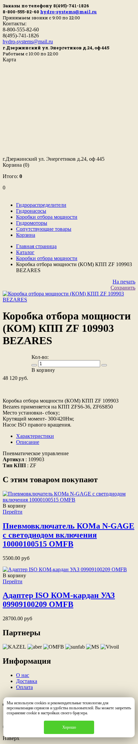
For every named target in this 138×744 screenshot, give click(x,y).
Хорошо (69, 727)
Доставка (26, 681)
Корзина (16, 165)
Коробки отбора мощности (46, 217)
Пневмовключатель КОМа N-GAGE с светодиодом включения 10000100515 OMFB (68, 535)
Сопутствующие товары (43, 229)
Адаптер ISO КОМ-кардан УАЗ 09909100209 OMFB (59, 600)
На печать (124, 281)
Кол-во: (40, 357)
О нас (22, 675)
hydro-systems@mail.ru (68, 12)
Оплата (24, 687)
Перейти (12, 512)
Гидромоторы (31, 223)
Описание (27, 442)
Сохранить (123, 287)
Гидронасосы (31, 211)
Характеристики (35, 436)
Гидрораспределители (41, 205)
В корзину (14, 506)
